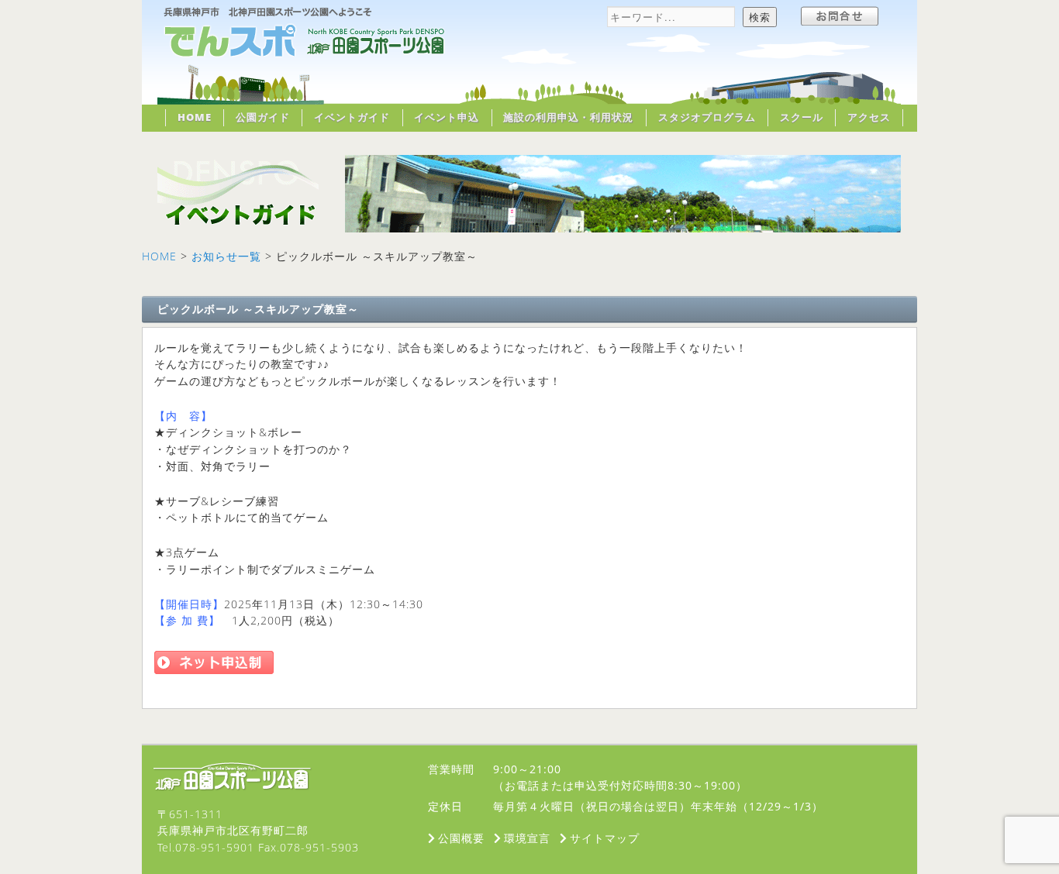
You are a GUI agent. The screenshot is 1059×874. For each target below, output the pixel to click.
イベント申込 (446, 117)
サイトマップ (605, 838)
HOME (195, 117)
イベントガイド (352, 117)
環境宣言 (527, 838)
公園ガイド (263, 117)
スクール (801, 117)
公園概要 (461, 838)
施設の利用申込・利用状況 (568, 117)
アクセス (869, 117)
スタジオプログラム (707, 117)
